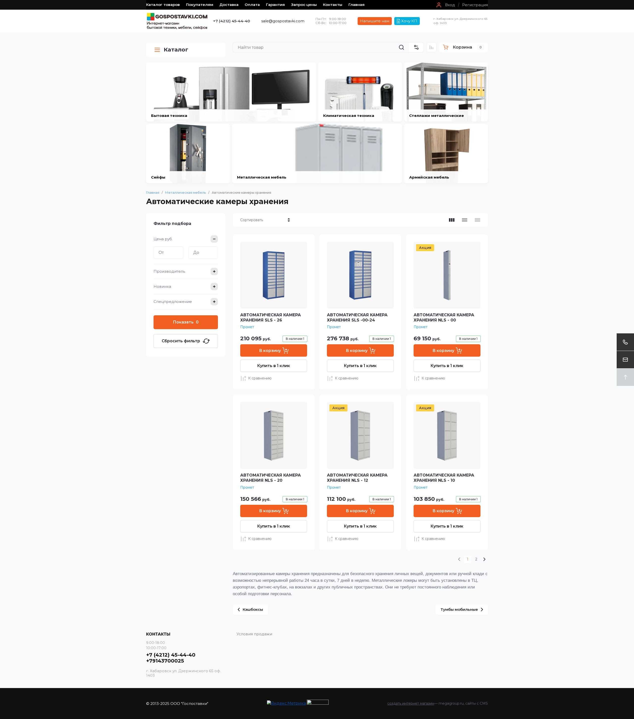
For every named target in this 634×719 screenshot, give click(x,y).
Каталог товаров (163, 4)
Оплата (252, 4)
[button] (445, 5)
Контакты (332, 4)
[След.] (484, 559)
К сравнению (260, 378)
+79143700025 (165, 661)
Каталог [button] (176, 49)
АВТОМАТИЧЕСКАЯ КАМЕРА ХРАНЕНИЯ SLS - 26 (270, 317)
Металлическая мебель (185, 192)
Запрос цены (304, 4)
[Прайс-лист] (477, 220)
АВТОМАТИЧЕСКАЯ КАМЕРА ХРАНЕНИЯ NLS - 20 (270, 478)
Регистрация (475, 5)
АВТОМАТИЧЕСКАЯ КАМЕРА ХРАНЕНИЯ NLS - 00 (444, 317)
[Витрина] (451, 220)
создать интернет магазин (410, 703)
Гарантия (275, 4)
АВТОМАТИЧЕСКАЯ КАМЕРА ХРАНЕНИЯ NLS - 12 (357, 478)
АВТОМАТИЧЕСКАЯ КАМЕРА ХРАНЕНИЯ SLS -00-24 (357, 317)
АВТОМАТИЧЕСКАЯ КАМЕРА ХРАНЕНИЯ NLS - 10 (444, 478)
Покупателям (199, 4)
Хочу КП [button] (409, 21)
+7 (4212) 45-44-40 (231, 21)
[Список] (464, 220)
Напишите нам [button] (374, 21)
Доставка (228, 4)
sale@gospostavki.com (282, 21)
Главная (356, 4)
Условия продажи (254, 634)
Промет (247, 327)
